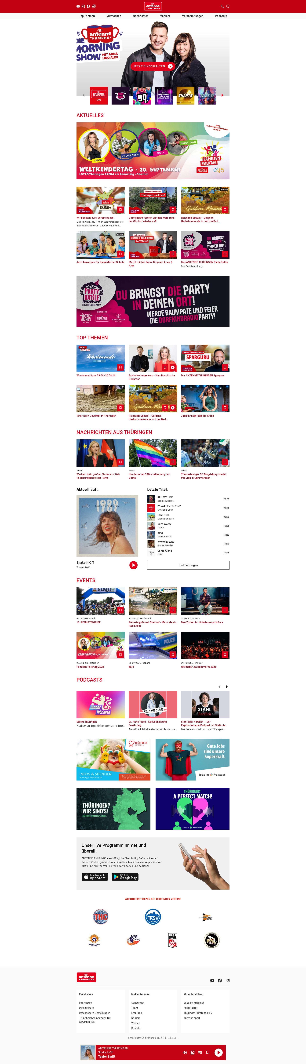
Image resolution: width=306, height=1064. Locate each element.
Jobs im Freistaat (194, 1002)
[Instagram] (83, 6)
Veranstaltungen (192, 16)
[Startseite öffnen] (153, 6)
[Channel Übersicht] (192, 1052)
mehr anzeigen (188, 565)
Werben (135, 1023)
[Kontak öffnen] (222, 6)
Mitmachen (113, 16)
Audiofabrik (190, 1007)
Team (134, 1007)
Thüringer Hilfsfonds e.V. (198, 1012)
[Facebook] (88, 6)
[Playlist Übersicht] (200, 1052)
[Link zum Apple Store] (95, 877)
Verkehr (165, 16)
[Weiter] (226, 686)
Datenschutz (86, 1007)
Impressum (85, 1002)
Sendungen (138, 1002)
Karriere (135, 1018)
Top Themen (87, 16)
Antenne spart (192, 1018)
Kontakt (135, 1028)
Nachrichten (141, 16)
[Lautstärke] (184, 1052)
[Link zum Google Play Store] (125, 877)
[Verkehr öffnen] (94, 6)
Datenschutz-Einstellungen (94, 1012)
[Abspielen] (218, 1052)
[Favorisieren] (207, 1052)
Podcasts (221, 16)
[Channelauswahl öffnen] (227, 6)
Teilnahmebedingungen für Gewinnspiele (94, 1020)
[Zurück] (219, 686)
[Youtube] (78, 6)
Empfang (136, 1012)
